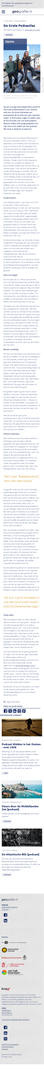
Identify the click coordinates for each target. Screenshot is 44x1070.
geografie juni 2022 (32, 30)
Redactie (5, 905)
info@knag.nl (6, 1010)
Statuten (5, 1049)
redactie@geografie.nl (9, 907)
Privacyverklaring (8, 1047)
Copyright (5, 909)
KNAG (4, 1008)
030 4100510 (7, 1013)
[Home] (22, 12)
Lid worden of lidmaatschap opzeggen (15, 1019)
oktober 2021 (25, 665)
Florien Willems (20, 21)
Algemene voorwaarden (10, 1044)
